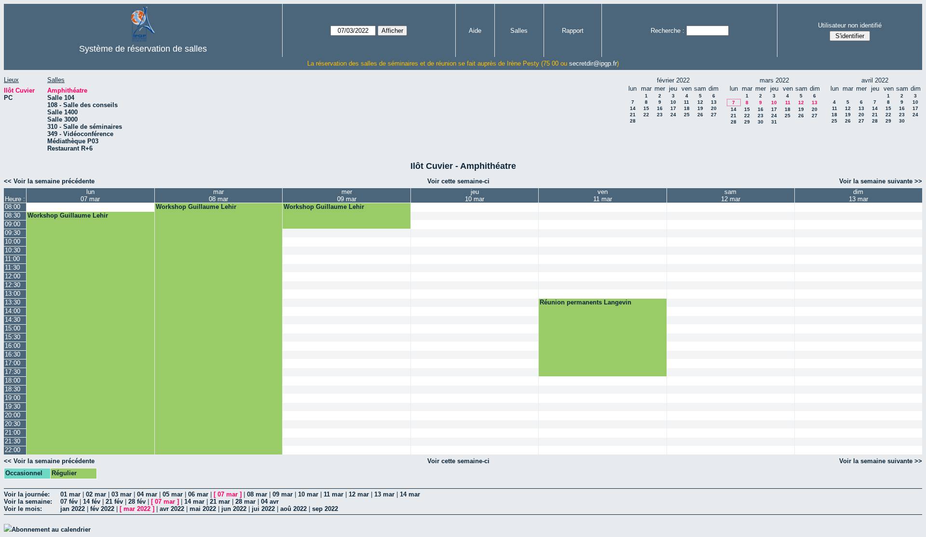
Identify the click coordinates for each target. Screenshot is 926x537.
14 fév (91, 501)
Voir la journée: (27, 494)
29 (747, 121)
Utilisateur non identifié (850, 25)
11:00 (12, 258)
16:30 (12, 354)
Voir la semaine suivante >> (880, 181)
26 (700, 114)
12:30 (12, 285)
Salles (519, 30)
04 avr (270, 501)
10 (673, 102)
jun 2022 (233, 508)
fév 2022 (102, 508)
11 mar (333, 494)
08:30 (12, 215)
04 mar (147, 494)
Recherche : (667, 30)
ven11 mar (602, 195)
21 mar (220, 501)
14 (633, 108)
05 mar (173, 494)
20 (714, 108)
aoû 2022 (293, 508)
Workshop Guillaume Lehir (196, 206)
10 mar (308, 494)
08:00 (12, 206)
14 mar (410, 494)
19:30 (12, 406)
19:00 (12, 397)
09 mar (282, 494)
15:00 (12, 328)
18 (687, 108)
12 (700, 102)
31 (774, 121)
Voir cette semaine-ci (458, 181)
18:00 (12, 380)
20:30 (12, 423)
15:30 (12, 337)
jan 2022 (72, 508)
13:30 (12, 302)
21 (633, 114)
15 (646, 108)
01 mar (70, 494)
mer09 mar (346, 195)
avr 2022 (172, 508)
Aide (475, 30)
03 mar (121, 494)
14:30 (12, 319)
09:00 (12, 224)
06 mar (198, 494)
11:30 (12, 267)
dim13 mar (858, 195)
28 (633, 121)
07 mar (228, 494)
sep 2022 (325, 508)
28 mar (245, 501)
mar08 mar (218, 195)
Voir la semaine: (28, 501)
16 (660, 108)
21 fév (114, 501)
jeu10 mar (474, 195)
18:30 (12, 389)
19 (700, 108)
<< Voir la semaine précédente (49, 181)
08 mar (257, 494)
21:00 (12, 432)
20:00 (12, 415)
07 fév (69, 501)
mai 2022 (203, 508)
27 (714, 114)
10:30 (12, 250)
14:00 (12, 311)
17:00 (12, 363)
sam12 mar (730, 195)
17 (673, 108)
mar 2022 (136, 508)
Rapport (573, 30)
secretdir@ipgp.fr (593, 63)
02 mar (96, 494)
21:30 (12, 441)
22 (646, 114)
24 (673, 114)
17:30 (12, 371)
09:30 (12, 232)
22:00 (12, 450)
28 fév (137, 501)
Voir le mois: (23, 508)
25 (687, 114)
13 (714, 102)
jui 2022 (263, 508)
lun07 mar (90, 195)
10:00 (12, 241)
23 (660, 114)
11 (686, 102)
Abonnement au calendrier (51, 529)
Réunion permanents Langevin (585, 302)
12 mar (359, 494)
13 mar (384, 494)
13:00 (12, 293)
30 (760, 121)
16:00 (12, 345)
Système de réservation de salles (143, 49)
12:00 (12, 276)
